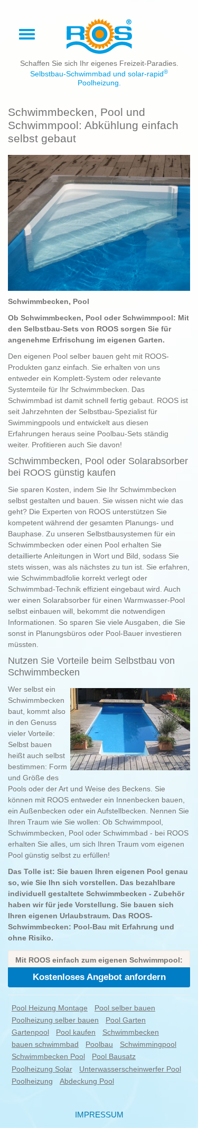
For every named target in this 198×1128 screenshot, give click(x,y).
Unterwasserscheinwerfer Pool (130, 1069)
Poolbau (99, 1044)
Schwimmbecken (130, 1032)
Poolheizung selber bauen (55, 1020)
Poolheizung (32, 1081)
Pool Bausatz (114, 1056)
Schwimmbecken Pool (48, 1056)
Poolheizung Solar (42, 1069)
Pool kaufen (76, 1032)
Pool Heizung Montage (50, 1008)
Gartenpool (30, 1032)
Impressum (99, 1114)
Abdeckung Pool (87, 1081)
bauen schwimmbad (45, 1044)
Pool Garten (126, 1020)
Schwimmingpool (148, 1044)
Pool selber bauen (125, 1008)
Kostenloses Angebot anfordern (99, 977)
